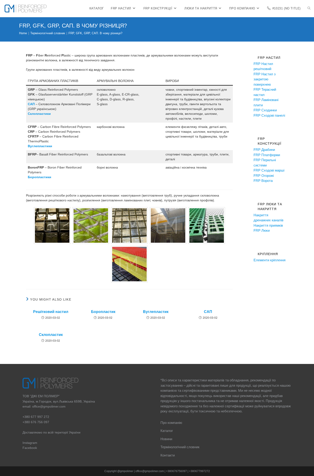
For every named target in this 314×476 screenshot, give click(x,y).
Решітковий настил (50, 312)
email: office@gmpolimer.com (44, 406)
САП (31, 104)
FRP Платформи (267, 155)
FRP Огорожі (264, 175)
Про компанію (171, 423)
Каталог (166, 431)
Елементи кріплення (269, 260)
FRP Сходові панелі (269, 115)
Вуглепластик (155, 312)
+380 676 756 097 (36, 422)
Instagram (30, 443)
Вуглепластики (40, 146)
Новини (166, 439)
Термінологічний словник (180, 447)
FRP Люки (262, 230)
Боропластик (103, 312)
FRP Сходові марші (269, 170)
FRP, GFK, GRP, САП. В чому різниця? (95, 33)
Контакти (167, 455)
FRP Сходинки (265, 110)
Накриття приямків (268, 225)
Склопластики (39, 113)
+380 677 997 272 (36, 417)
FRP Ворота (263, 181)
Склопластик (51, 335)
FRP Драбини (264, 150)
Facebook (30, 448)
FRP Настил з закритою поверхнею (265, 79)
